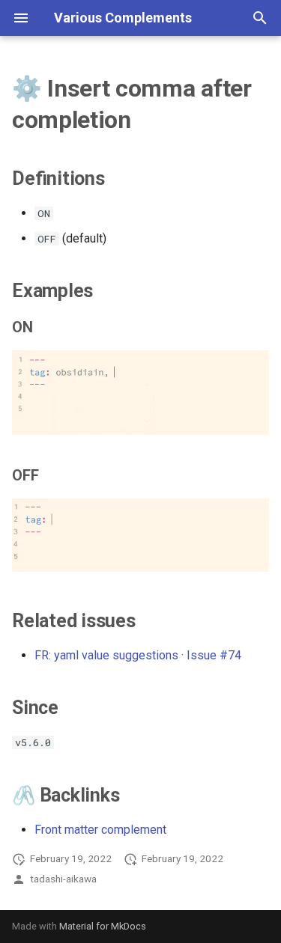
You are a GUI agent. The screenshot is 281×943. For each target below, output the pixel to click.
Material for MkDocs (102, 926)
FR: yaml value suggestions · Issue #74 (137, 655)
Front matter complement (100, 830)
